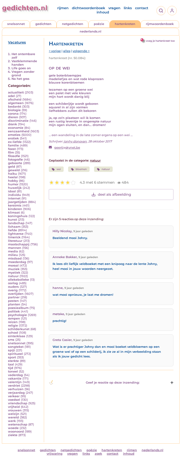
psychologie (17, 315)
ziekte (12, 435)
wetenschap (17, 424)
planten (14, 304)
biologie (14, 110)
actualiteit (16, 92)
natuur (13, 276)
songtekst (16, 347)
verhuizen (16, 389)
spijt (11, 350)
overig (13, 290)
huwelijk (15, 188)
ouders (13, 286)
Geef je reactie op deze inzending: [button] (113, 382)
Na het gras (20, 79)
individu (14, 195)
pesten (13, 301)
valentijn (15, 382)
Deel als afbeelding (114, 194)
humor (13, 184)
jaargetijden (17, 202)
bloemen (81, 169)
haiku (12, 173)
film (11, 152)
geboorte (15, 163)
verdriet (14, 385)
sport (12, 357)
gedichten (43, 24)
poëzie (99, 24)
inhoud (103, 12)
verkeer (14, 396)
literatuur (15, 241)
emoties (14, 135)
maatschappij (18, 244)
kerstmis (14, 205)
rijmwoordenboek (160, 24)
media (13, 251)
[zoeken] (160, 10)
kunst (12, 219)
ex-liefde (15, 142)
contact (141, 8)
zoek (98, 453)
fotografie (15, 159)
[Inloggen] (172, 10)
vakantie (14, 378)
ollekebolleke (18, 279)
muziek (14, 269)
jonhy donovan (75, 141)
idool (12, 191)
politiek (14, 311)
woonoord (16, 431)
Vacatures (17, 42)
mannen (14, 248)
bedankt (14, 106)
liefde (12, 230)
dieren (13, 117)
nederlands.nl (90, 31)
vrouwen (15, 410)
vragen (114, 8)
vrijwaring (54, 453)
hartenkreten (125, 24)
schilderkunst (18, 329)
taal (11, 364)
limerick (14, 237)
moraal (13, 265)
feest (12, 149)
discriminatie (18, 120)
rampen (14, 318)
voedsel (14, 399)
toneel (13, 371)
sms (11, 339)
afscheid (14, 99)
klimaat (14, 212)
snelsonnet (16, 24)
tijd (10, 368)
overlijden (16, 294)
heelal (13, 177)
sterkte (13, 361)
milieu (13, 255)
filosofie (14, 156)
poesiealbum (18, 308)
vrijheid (14, 407)
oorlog (13, 283)
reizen (13, 322)
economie (15, 128)
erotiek (13, 138)
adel (11, 96)
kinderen (15, 209)
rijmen (63, 8)
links (128, 8)
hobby (13, 180)
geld (11, 166)
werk (12, 421)
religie (13, 325)
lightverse (16, 233)
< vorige (55, 51)
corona (13, 113)
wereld (13, 417)
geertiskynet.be (67, 147)
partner (14, 297)
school (13, 332)
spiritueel (15, 354)
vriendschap (17, 403)
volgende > (81, 51)
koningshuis (18, 216)
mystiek (14, 272)
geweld (14, 170)
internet (14, 198)
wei (59, 169)
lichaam (14, 226)
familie (13, 145)
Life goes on (21, 68)
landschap (16, 223)
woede (13, 428)
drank (12, 124)
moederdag (17, 262)
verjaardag (16, 392)
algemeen (16, 103)
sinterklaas (16, 336)
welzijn (13, 414)
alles (66, 51)
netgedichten (72, 24)
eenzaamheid (18, 131)
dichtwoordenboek (88, 8)
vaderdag (15, 375)
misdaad (15, 258)
